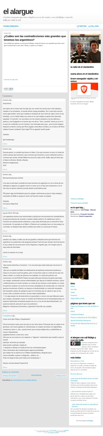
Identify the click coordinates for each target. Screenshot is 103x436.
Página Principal (11, 26)
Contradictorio (7, 316)
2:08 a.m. (5, 208)
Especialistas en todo (77, 361)
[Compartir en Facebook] (10, 89)
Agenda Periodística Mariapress (81, 320)
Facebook (74, 295)
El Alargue (18, 11)
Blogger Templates (42, 431)
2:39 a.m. (5, 310)
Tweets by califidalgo (77, 199)
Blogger (90, 420)
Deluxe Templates (61, 431)
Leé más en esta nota (11, 79)
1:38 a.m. (5, 143)
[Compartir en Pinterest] (12, 89)
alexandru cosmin (53, 432)
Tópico (11, 90)
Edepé (73, 286)
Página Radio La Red (77, 298)
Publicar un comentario (10, 372)
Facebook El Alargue (77, 314)
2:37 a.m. (5, 256)
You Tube (74, 289)
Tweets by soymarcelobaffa (79, 203)
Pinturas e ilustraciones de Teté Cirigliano (84, 317)
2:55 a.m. (5, 367)
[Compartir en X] (9, 89)
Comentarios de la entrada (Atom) (24, 380)
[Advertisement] (86, 137)
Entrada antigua (61, 375)
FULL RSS (95, 26)
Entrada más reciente (10, 375)
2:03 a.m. (5, 169)
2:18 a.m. (5, 231)
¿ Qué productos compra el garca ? (82, 391)
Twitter (82, 26)
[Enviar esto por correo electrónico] (5, 89)
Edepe (73, 311)
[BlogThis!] (7, 89)
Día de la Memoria (76, 374)
